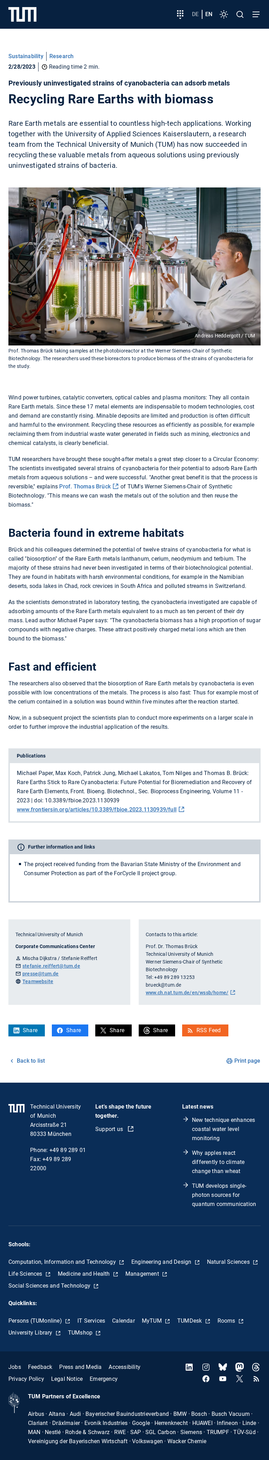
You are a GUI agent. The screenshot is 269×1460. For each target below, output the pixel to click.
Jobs (14, 1367)
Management (142, 1273)
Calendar (123, 1320)
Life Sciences (26, 1273)
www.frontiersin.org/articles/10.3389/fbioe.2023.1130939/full (97, 809)
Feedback (40, 1367)
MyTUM (152, 1320)
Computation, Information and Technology (62, 1262)
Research (61, 56)
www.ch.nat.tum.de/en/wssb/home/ (187, 992)
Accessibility (124, 1367)
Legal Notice (67, 1379)
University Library (31, 1332)
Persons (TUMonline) (35, 1320)
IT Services (91, 1320)
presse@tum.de (40, 973)
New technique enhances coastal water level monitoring (223, 1129)
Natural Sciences (229, 1262)
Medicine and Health (84, 1273)
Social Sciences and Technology (50, 1285)
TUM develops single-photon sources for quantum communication (224, 1195)
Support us (109, 1129)
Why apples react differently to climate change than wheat (218, 1162)
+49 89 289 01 (67, 1150)
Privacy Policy (26, 1379)
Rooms (227, 1320)
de (195, 14)
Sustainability (25, 56)
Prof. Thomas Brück (85, 486)
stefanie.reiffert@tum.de (51, 966)
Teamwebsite (37, 981)
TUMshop (81, 1332)
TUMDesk (190, 1320)
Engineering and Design (162, 1262)
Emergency (104, 1379)
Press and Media (80, 1367)
